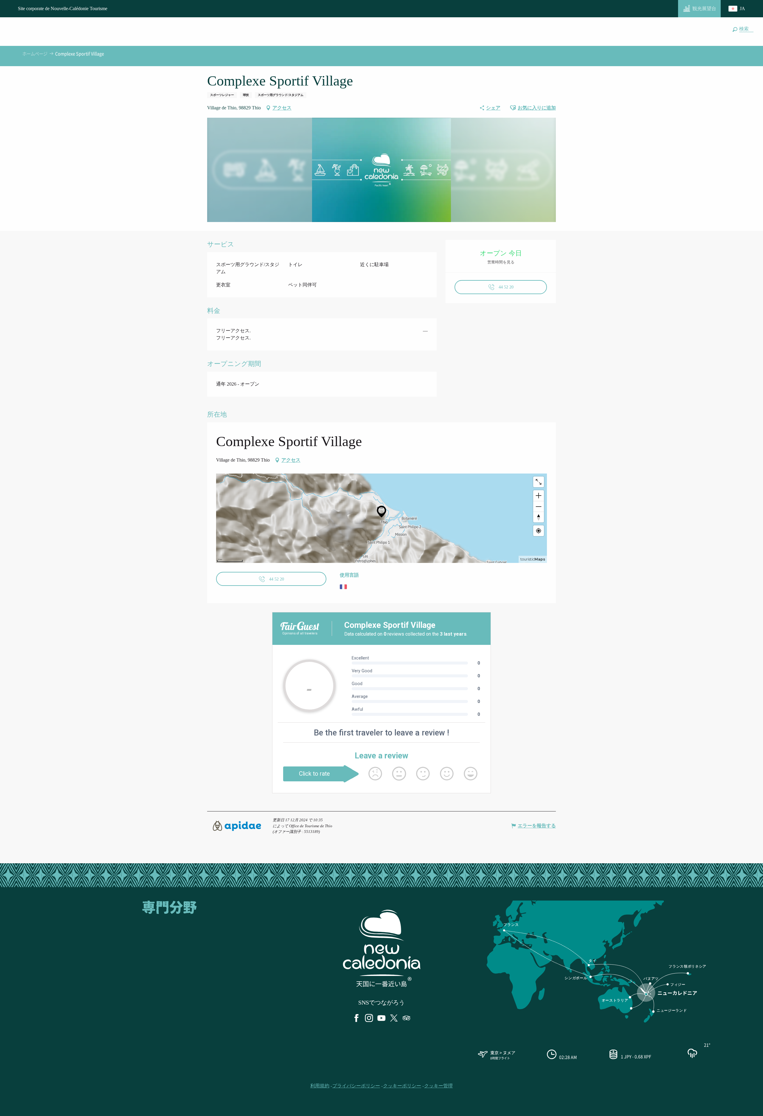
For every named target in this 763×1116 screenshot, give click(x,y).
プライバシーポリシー (356, 1085)
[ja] (737, 9)
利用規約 (319, 1085)
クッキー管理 (438, 1085)
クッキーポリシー (402, 1085)
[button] (745, 29)
